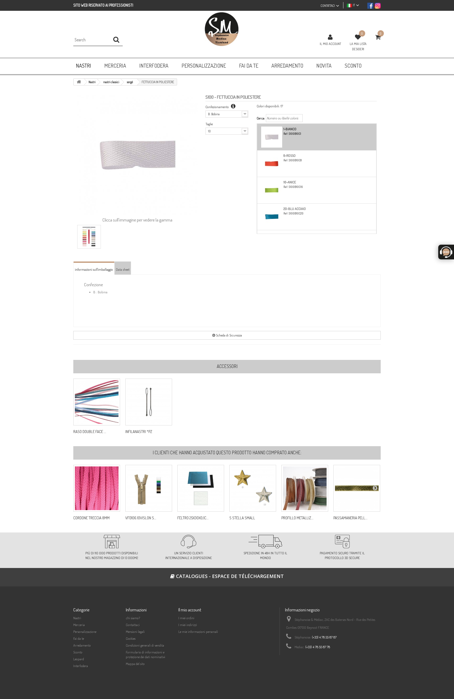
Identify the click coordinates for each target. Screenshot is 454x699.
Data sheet (123, 269)
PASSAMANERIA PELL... (350, 518)
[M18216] (200, 488)
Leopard (78, 659)
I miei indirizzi (187, 625)
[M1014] (148, 488)
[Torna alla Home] (79, 82)
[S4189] (304, 488)
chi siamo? (133, 618)
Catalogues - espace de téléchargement (229, 576)
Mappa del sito (135, 664)
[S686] (96, 488)
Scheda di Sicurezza (228, 335)
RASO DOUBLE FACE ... (89, 431)
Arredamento (82, 645)
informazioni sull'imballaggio (94, 269)
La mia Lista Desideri (358, 46)
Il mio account (330, 44)
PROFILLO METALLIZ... (297, 518)
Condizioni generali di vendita (145, 645)
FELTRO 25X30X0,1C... (193, 518)
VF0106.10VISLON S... (140, 518)
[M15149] (252, 488)
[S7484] (356, 488)
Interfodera (80, 666)
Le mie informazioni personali (198, 632)
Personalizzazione (84, 632)
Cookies (131, 638)
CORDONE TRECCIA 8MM (91, 518)
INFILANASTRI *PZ (138, 431)
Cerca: (261, 118)
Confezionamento (217, 107)
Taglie (209, 124)
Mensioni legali (135, 632)
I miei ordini (186, 618)
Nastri (77, 618)
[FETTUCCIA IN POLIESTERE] (89, 236)
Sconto (77, 652)
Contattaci (133, 625)
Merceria (79, 625)
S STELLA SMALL (242, 518)
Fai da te (78, 638)
